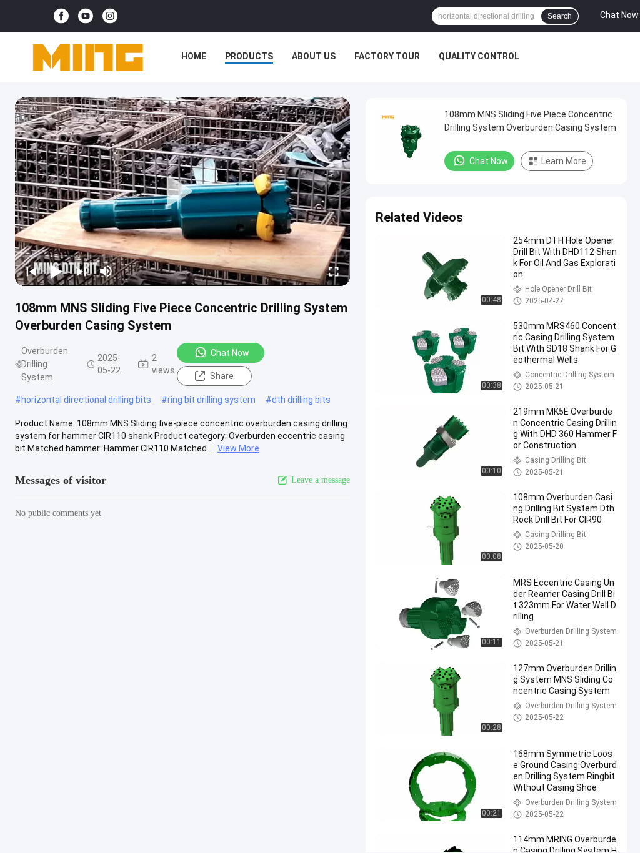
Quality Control (479, 56)
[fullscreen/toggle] (333, 271)
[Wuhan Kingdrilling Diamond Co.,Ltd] (87, 57)
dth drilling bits (301, 400)
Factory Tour (387, 56)
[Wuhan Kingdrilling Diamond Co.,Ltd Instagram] (110, 16)
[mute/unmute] (106, 271)
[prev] (31, 271)
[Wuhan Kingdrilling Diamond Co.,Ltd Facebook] (61, 16)
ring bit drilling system (212, 400)
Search (560, 16)
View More (238, 448)
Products (249, 56)
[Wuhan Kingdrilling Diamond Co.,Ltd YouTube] (85, 16)
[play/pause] (56, 271)
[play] (182, 191)
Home (193, 56)
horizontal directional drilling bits (86, 400)
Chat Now (230, 353)
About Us (314, 56)
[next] (81, 271)
